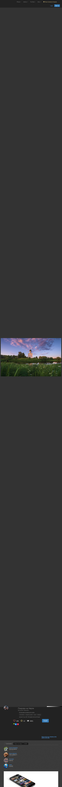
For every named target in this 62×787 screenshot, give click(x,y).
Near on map (18, 743)
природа (39, 714)
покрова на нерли (29, 714)
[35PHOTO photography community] (8, 2)
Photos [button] (18, 1)
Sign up (57, 5)
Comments (9, 743)
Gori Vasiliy (11, 759)
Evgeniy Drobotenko (13, 747)
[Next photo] (60, 345)
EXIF (25, 743)
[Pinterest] (18, 724)
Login (51, 5)
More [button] (39, 1)
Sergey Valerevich (13, 753)
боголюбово (22, 714)
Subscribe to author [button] (45, 721)
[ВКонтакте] (16, 724)
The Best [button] (32, 1)
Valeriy (10, 764)
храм (35, 714)
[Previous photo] (1, 345)
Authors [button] (25, 1)
